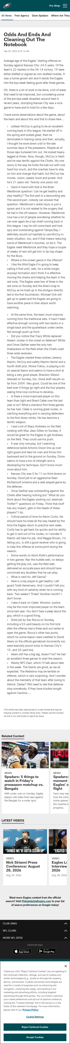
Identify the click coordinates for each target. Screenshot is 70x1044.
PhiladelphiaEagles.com (36, 901)
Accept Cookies (35, 1037)
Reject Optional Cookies (35, 1027)
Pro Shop (54, 5)
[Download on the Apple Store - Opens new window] (22, 952)
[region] (35, 1002)
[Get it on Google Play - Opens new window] (47, 953)
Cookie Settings (35, 1016)
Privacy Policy (30, 1009)
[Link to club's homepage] (7, 4)
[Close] (66, 966)
